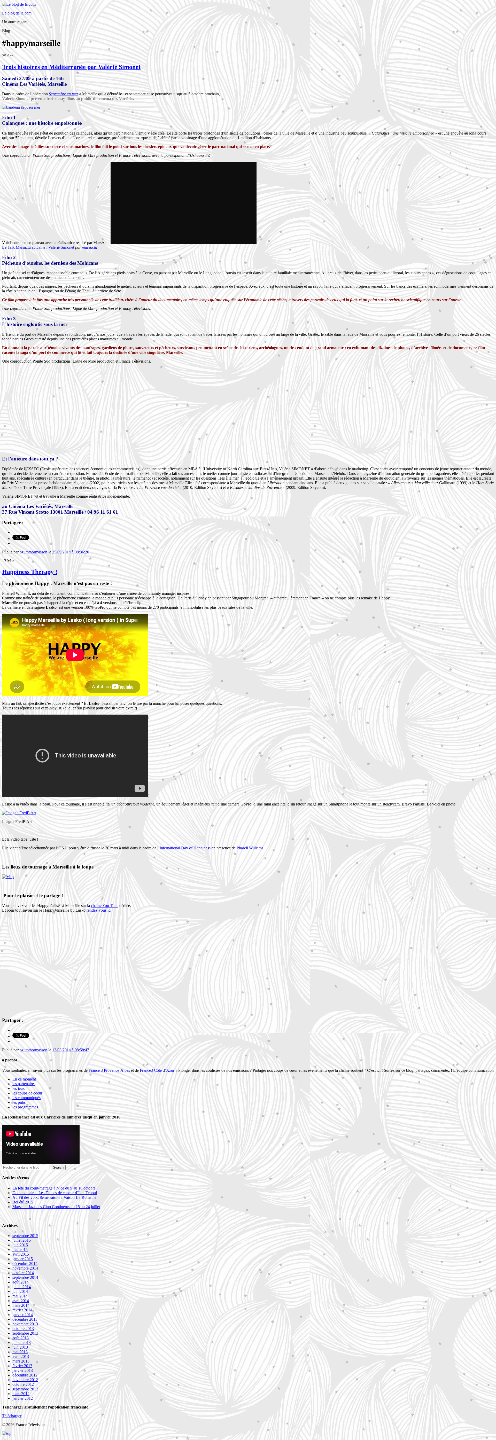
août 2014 (20, 1282)
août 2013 (20, 1338)
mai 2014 (20, 1296)
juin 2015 (20, 1245)
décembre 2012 (24, 1375)
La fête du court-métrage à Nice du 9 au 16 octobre (54, 1188)
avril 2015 (20, 1254)
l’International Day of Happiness (184, 848)
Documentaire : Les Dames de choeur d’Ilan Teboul (54, 1193)
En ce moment (24, 1079)
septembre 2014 (25, 1277)
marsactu (89, 247)
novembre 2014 (25, 1268)
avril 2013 (20, 1356)
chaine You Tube (104, 905)
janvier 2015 (22, 1259)
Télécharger (11, 1416)
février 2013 (22, 1366)
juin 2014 (20, 1291)
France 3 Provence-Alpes (109, 1070)
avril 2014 (20, 1300)
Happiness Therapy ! (29, 571)
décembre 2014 (24, 1263)
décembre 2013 (24, 1319)
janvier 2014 (22, 1314)
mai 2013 (20, 1352)
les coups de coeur (27, 1093)
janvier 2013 (22, 1370)
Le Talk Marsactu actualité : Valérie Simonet (38, 247)
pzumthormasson (33, 552)
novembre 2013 (25, 1324)
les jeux (18, 1088)
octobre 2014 (23, 1273)
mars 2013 (20, 1361)
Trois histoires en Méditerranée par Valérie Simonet (71, 67)
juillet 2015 (21, 1240)
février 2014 (22, 1310)
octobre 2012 (23, 1384)
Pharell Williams (249, 848)
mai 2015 (20, 1249)
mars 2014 (20, 1305)
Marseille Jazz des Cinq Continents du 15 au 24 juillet (56, 1206)
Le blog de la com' (17, 13)
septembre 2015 (25, 1235)
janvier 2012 (22, 1398)
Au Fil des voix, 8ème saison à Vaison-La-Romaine (54, 1197)
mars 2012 (20, 1393)
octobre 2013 (23, 1328)
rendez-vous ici (99, 910)
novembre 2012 (25, 1380)
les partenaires (23, 1084)
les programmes (25, 1107)
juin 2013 (20, 1347)
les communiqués (26, 1097)
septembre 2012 (25, 1389)
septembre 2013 (25, 1333)
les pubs (19, 1102)
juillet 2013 (21, 1342)
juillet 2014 (21, 1287)
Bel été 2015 (22, 1202)
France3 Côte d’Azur (157, 1070)
